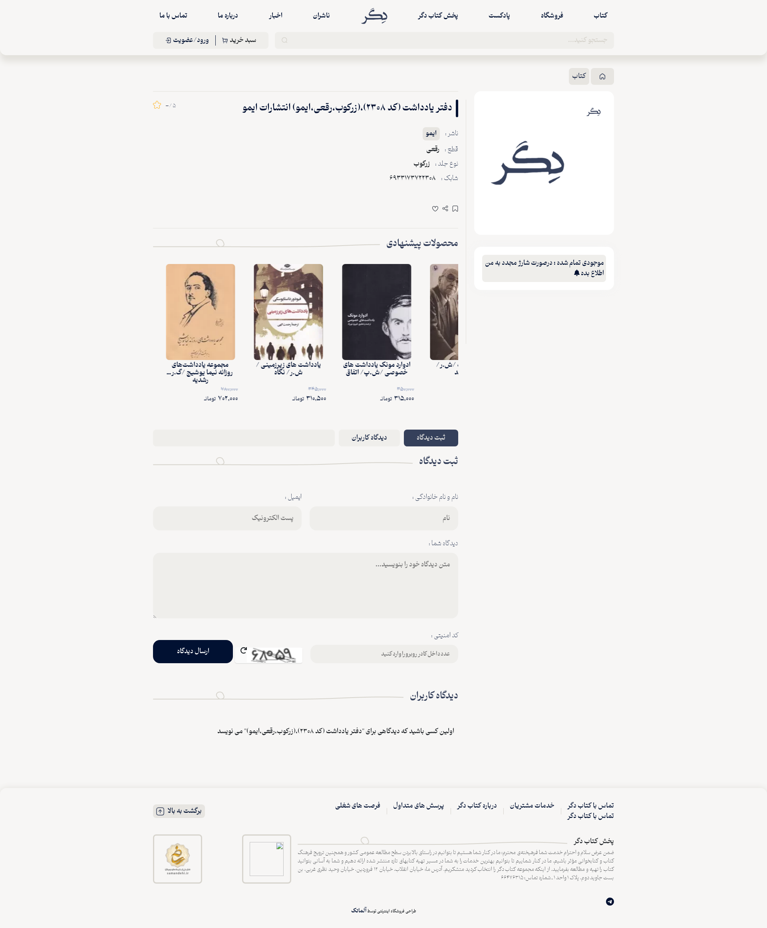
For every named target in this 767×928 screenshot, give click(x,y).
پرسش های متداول (418, 806)
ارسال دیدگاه (193, 651)
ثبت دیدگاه (431, 438)
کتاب (601, 16)
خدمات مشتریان (532, 806)
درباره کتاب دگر (477, 806)
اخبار (275, 16)
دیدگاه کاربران (369, 438)
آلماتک (358, 911)
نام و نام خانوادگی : (435, 497)
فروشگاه (552, 16)
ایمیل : (293, 497)
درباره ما (228, 16)
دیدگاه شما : (443, 543)
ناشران (321, 16)
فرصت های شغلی (357, 806)
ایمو (431, 134)
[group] (527, 163)
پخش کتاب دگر (438, 16)
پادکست (499, 16)
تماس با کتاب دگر (590, 806)
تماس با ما (173, 16)
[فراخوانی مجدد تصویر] (268, 655)
